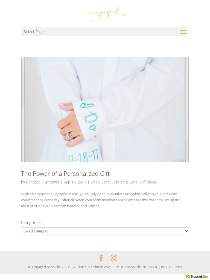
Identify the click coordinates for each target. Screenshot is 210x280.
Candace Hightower (42, 182)
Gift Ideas (148, 182)
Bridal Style (100, 182)
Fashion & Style (125, 182)
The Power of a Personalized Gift (65, 173)
